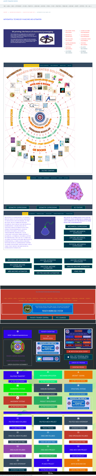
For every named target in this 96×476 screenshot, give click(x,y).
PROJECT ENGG (67, 298)
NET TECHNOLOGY (21, 298)
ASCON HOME (81, 298)
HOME (5, 298)
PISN (26, 300)
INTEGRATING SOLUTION (39, 300)
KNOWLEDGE (31, 300)
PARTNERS (75, 300)
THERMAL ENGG (75, 298)
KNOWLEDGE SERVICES (67, 300)
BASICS (15, 298)
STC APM (61, 298)
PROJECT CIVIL (36, 298)
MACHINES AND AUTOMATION (15, 12)
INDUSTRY (5, 12)
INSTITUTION (21, 300)
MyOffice (10, 298)
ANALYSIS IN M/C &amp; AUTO (29, 12)
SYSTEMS (56, 298)
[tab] (31, 65)
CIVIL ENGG (29, 298)
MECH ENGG (50, 298)
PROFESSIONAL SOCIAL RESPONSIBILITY (53, 300)
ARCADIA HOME (43, 298)
